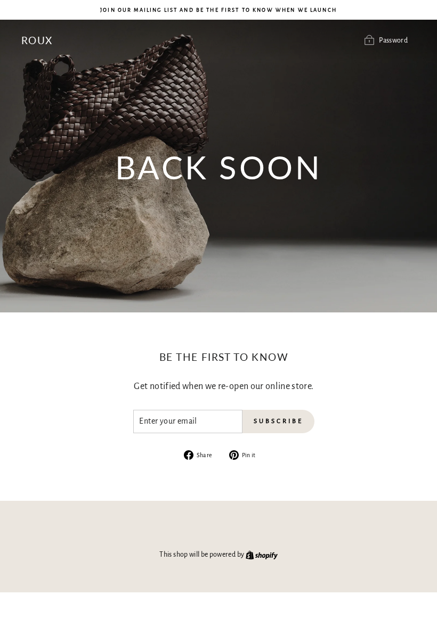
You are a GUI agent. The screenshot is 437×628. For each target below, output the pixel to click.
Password (393, 40)
